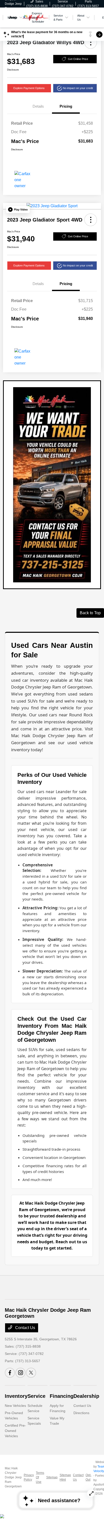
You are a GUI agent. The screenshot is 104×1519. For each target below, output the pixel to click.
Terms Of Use (40, 1477)
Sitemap (52, 1477)
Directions (81, 1413)
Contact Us (24, 1328)
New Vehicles (15, 1406)
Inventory (16, 1396)
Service (36, 1396)
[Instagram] (20, 1373)
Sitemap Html (65, 1477)
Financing (61, 1396)
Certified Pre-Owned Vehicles (15, 1430)
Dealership (86, 1396)
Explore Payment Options (29, 88)
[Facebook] (10, 1373)
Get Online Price (78, 58)
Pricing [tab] (66, 106)
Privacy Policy (29, 1477)
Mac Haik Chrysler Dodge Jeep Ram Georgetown (13, 1477)
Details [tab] (38, 106)
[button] (90, 42)
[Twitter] (31, 1373)
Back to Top (90, 613)
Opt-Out (88, 1477)
